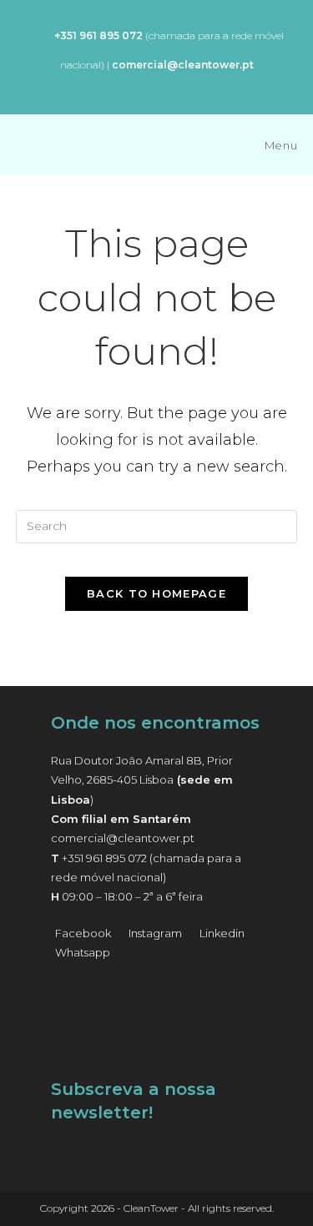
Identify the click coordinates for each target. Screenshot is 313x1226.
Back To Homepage (156, 593)
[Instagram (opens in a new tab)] (153, 83)
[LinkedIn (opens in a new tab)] (175, 83)
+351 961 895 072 (104, 858)
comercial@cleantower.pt (122, 838)
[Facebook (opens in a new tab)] (134, 83)
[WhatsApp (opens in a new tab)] (37, 36)
